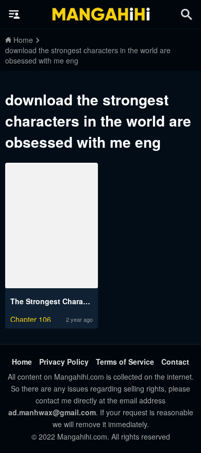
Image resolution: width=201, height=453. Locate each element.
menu (14, 14)
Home (22, 361)
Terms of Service (125, 361)
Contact (175, 361)
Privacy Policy (64, 361)
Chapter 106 (30, 318)
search (186, 14)
